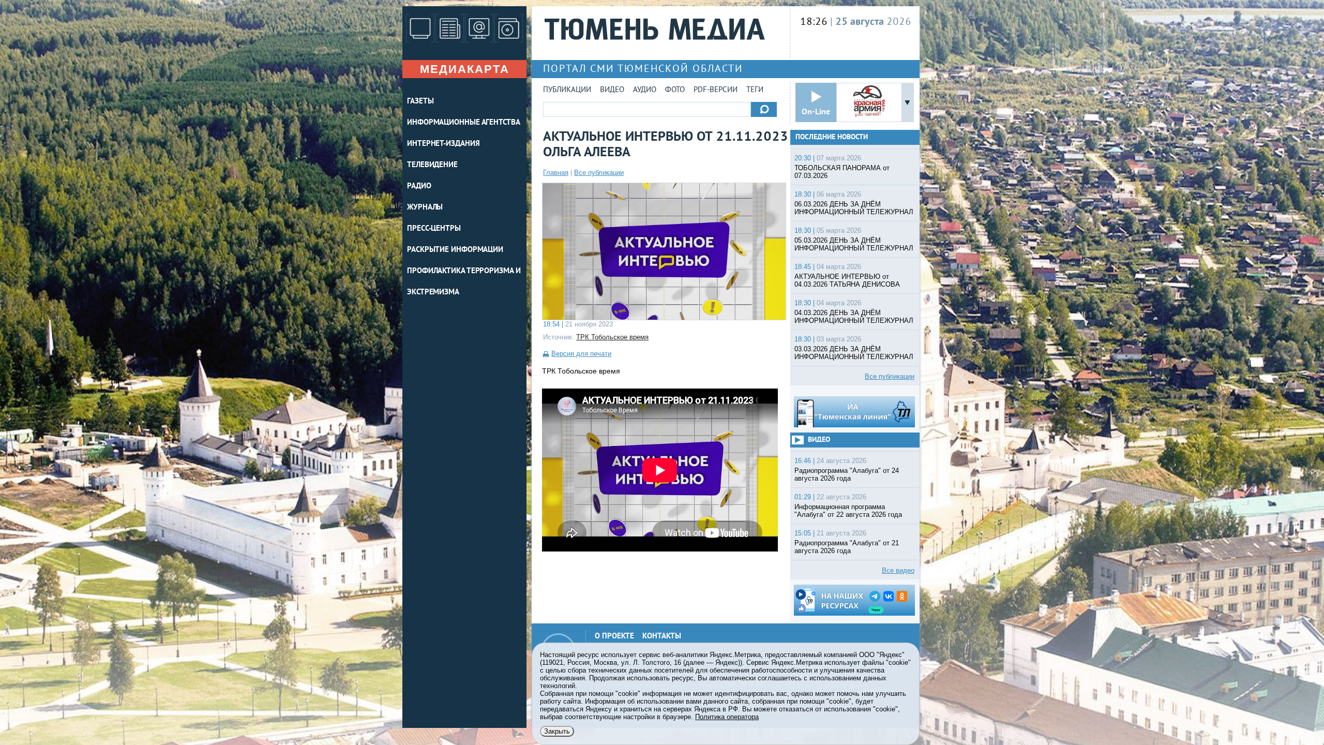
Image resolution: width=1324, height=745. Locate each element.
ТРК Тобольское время (612, 337)
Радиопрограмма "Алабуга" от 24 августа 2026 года (846, 474)
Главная (555, 172)
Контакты (661, 637)
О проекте (614, 637)
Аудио (644, 90)
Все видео (898, 570)
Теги (754, 90)
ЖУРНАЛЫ (425, 208)
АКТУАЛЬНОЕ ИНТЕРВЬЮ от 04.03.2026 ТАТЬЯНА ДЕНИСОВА (847, 280)
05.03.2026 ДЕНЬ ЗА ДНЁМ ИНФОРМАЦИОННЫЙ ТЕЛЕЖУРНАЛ (853, 244)
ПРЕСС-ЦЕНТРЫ (434, 229)
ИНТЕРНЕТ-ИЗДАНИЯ (443, 144)
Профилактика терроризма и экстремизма (464, 281)
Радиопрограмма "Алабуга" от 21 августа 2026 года (846, 547)
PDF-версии (716, 90)
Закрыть (557, 731)
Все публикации (599, 172)
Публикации (567, 90)
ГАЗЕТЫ (420, 102)
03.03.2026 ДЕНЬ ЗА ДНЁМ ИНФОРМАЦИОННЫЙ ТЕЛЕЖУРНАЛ (853, 353)
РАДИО (419, 186)
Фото (675, 90)
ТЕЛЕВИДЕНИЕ (432, 165)
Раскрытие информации (455, 250)
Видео (612, 90)
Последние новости (831, 137)
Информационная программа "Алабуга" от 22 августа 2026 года (848, 510)
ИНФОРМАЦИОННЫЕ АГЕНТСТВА (463, 123)
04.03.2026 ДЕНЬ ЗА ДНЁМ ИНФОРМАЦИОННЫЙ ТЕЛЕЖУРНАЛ (853, 316)
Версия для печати (581, 353)
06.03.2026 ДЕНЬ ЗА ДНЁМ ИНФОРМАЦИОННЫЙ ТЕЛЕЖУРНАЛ (853, 208)
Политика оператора (727, 717)
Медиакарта (464, 69)
